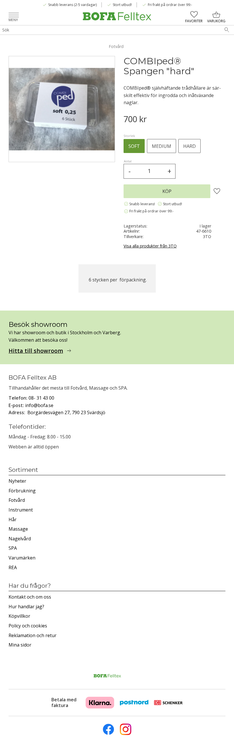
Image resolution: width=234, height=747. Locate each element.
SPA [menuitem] (13, 548)
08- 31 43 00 (41, 398)
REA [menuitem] (13, 567)
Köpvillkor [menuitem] (19, 616)
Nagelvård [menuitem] (20, 538)
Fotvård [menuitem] (17, 500)
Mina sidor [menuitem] (20, 645)
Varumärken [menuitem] (22, 558)
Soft (134, 146)
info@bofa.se (39, 405)
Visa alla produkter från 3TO (150, 246)
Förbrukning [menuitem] (22, 491)
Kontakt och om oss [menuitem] (30, 597)
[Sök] (227, 30)
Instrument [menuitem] (21, 510)
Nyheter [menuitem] (17, 481)
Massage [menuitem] (18, 529)
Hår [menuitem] (13, 519)
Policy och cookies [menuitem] (28, 626)
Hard (189, 146)
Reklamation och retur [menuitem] (33, 635)
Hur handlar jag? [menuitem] (26, 606)
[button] (14, 16)
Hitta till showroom (36, 351)
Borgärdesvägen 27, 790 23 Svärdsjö (66, 412)
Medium (161, 146)
